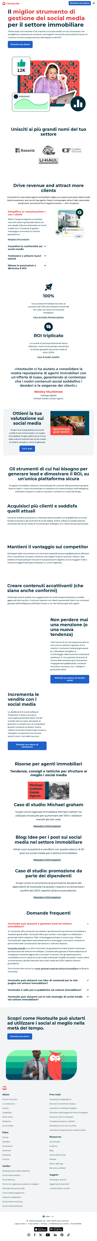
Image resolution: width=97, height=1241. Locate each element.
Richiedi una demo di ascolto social (70, 679)
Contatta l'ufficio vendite (59, 1188)
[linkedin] (55, 1234)
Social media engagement (13, 1193)
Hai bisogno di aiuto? (58, 1180)
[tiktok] (68, 1234)
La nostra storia (8, 1104)
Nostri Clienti (7, 1117)
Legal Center (19, 1224)
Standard (6, 1142)
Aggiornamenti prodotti (59, 1184)
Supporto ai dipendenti (11, 1197)
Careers (5, 1108)
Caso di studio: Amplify (48, 357)
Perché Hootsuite (9, 1099)
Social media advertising (12, 1206)
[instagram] (28, 1234)
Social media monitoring (12, 1202)
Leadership (6, 1113)
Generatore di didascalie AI (60, 1099)
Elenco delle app (56, 1164)
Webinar (52, 1159)
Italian (47, 1216)
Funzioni (5, 1159)
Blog (51, 1150)
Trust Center (33, 1224)
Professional (7, 1146)
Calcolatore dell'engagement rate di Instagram (68, 1113)
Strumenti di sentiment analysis (62, 1104)
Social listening (8, 1180)
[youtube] (48, 1234)
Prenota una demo (20, 44)
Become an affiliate (57, 1168)
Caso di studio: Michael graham (48, 317)
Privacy (44, 1224)
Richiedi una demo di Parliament (27, 745)
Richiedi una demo (79, 3)
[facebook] (34, 1234)
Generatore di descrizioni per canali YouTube (67, 1130)
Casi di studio (54, 1142)
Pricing (5, 1137)
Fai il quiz (27, 448)
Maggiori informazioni (18, 239)
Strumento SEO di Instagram (61, 1117)
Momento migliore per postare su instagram (20, 1184)
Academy (53, 1146)
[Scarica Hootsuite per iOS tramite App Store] (41, 1229)
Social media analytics (11, 1175)
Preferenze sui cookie (58, 1224)
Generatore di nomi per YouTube (62, 1126)
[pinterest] (62, 1234)
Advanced (6, 1150)
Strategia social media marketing (16, 1171)
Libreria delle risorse (57, 1155)
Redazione (6, 1121)
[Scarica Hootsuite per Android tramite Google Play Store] (56, 1229)
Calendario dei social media (13, 1188)
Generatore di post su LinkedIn (62, 1121)
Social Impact (8, 1126)
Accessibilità (76, 1224)
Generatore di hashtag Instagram (63, 1108)
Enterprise (6, 1155)
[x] (40, 1234)
